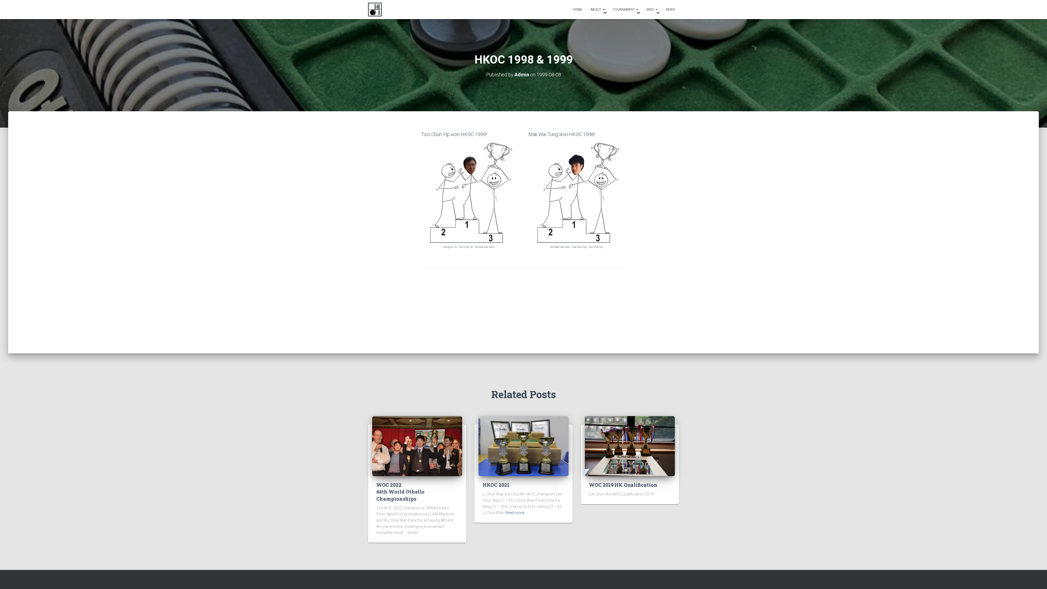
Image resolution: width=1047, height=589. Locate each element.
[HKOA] (375, 9)
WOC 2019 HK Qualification (623, 485)
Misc (650, 9)
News (670, 9)
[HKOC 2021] (523, 446)
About (596, 9)
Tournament (624, 9)
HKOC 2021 (496, 485)
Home (577, 9)
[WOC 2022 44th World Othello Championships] (417, 446)
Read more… (515, 512)
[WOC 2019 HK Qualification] (630, 446)
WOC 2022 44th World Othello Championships (400, 492)
